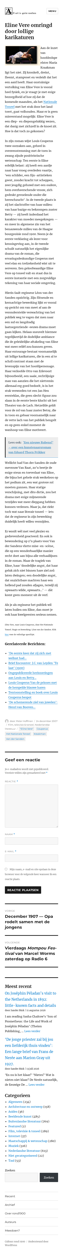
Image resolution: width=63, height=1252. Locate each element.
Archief (10, 1205)
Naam (10, 834)
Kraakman (40, 733)
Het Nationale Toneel (18, 733)
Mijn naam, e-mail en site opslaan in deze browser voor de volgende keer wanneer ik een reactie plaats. (31, 874)
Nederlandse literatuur (24, 1150)
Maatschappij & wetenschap (27, 1141)
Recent (10, 1196)
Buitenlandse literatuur (24, 1121)
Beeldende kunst (20, 1116)
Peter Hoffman (24, 721)
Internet (14, 1136)
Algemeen (15, 1102)
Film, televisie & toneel (21, 724)
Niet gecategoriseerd (22, 1155)
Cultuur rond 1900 (15, 1241)
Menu (52, 11)
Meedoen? (12, 1230)
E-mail (10, 851)
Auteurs (10, 1222)
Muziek (13, 1146)
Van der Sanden (15, 738)
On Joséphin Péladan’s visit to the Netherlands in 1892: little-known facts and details (30, 999)
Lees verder (32, 1031)
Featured (14, 1126)
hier (7, 634)
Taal (11, 1160)
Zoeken (10, 1170)
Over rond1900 (15, 1213)
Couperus (42, 728)
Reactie (11, 781)
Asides (12, 1111)
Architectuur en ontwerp (25, 1106)
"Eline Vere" (26, 728)
